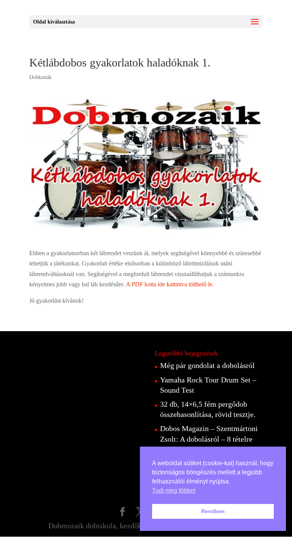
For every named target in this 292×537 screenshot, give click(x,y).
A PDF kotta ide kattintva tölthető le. (170, 284)
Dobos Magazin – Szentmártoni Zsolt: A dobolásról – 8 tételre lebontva (209, 438)
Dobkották (40, 77)
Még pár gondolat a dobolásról (207, 365)
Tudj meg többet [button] (173, 490)
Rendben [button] (213, 511)
